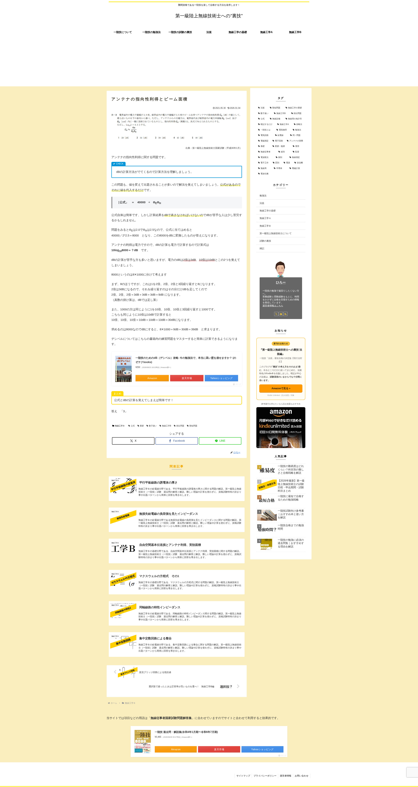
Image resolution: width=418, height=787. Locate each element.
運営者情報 (285, 775)
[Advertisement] (209, 63)
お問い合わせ (301, 775)
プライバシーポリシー (265, 775)
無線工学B (166, 426)
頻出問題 (180, 426)
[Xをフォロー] (276, 314)
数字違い (153, 426)
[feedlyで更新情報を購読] (281, 314)
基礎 (142, 426)
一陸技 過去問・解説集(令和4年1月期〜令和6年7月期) (186, 732)
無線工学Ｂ (120, 426)
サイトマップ (243, 775)
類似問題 (193, 426)
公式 (133, 426)
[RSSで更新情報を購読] (285, 314)
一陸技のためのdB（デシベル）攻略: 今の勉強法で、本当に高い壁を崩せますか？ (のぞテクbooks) (186, 359)
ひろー (281, 282)
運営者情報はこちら (273, 305)
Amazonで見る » (281, 388)
